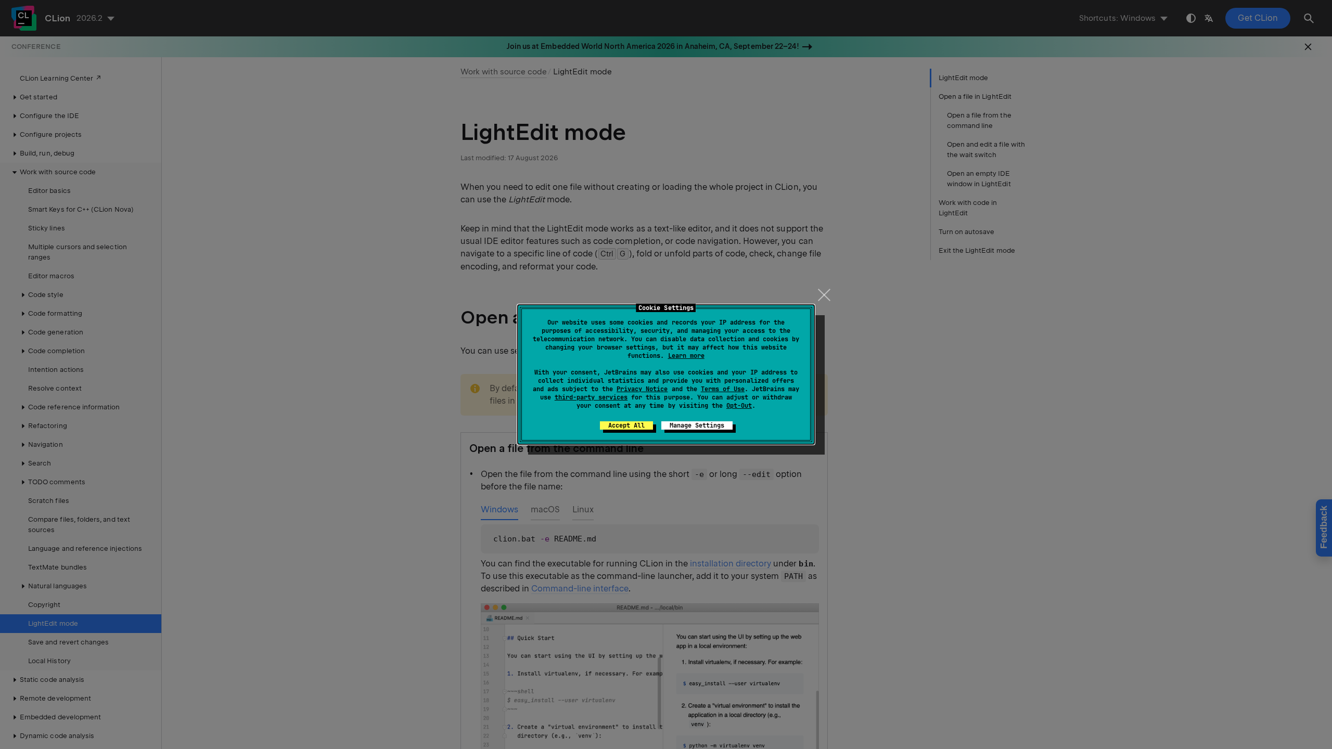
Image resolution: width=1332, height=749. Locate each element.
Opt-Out (739, 406)
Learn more (686, 356)
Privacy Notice (642, 389)
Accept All (626, 425)
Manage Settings (697, 425)
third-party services (591, 397)
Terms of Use (723, 389)
